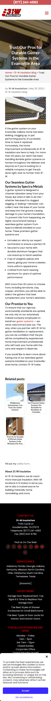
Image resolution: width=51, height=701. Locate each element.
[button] (46, 656)
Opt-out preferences (24, 697)
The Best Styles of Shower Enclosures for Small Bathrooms (25, 609)
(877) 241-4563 (25, 2)
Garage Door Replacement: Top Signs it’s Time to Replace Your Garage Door (25, 599)
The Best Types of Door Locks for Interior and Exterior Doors (25, 617)
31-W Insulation (17, 88)
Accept (25, 690)
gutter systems (24, 321)
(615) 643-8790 (28, 534)
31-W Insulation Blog (16, 92)
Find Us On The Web (25, 542)
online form (23, 463)
